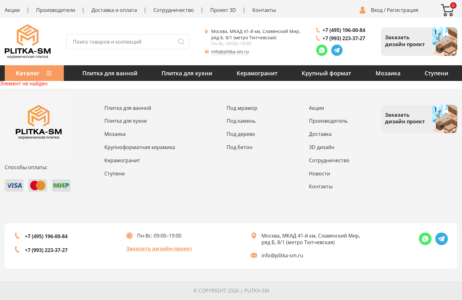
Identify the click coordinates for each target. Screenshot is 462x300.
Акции (12, 10)
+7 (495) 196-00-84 (343, 30)
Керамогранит (257, 73)
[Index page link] (28, 41)
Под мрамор (242, 107)
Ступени (436, 73)
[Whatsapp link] (321, 50)
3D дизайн (321, 147)
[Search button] (181, 42)
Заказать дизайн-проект (159, 248)
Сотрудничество (173, 10)
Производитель (328, 120)
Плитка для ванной (109, 73)
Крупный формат (326, 73)
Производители (55, 10)
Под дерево (241, 134)
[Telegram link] (337, 50)
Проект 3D (223, 10)
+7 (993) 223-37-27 (343, 38)
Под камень (241, 120)
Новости (319, 173)
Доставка (320, 134)
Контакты (264, 10)
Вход (376, 10)
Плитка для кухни (187, 73)
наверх (437, 252)
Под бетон (239, 147)
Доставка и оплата (114, 10)
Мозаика (388, 73)
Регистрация (402, 10)
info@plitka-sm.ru (230, 52)
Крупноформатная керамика (139, 147)
